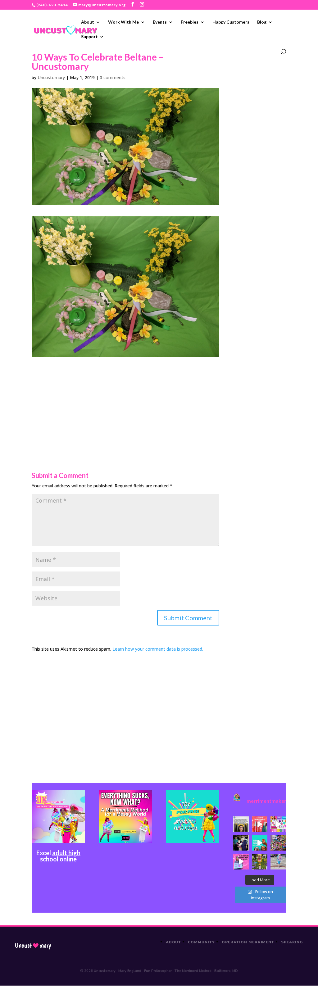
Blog (261, 22)
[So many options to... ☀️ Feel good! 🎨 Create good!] (278, 824)
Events (160, 22)
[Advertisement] (125, 400)
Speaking (292, 942)
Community (201, 942)
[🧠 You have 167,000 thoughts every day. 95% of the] (259, 824)
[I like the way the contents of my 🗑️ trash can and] (278, 843)
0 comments (112, 77)
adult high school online (60, 856)
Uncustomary (51, 77)
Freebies (189, 22)
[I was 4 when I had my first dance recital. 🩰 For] (241, 843)
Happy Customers (230, 22)
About (87, 22)
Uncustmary (33, 945)
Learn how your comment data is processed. (157, 649)
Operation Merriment (248, 942)
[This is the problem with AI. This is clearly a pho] (241, 824)
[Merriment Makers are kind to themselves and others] (278, 861)
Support (89, 36)
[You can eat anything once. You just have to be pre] (241, 861)
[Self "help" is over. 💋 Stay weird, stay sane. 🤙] (259, 843)
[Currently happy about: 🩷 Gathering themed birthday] (259, 861)
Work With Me (123, 22)
